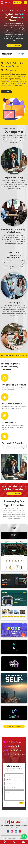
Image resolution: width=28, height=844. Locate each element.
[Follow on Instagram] (12, 831)
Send (21, 802)
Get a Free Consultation (14, 45)
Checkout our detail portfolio (14, 726)
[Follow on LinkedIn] (16, 831)
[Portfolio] (14, 538)
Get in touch (17, 2)
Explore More (6, 91)
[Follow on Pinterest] (20, 831)
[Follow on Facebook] (8, 831)
